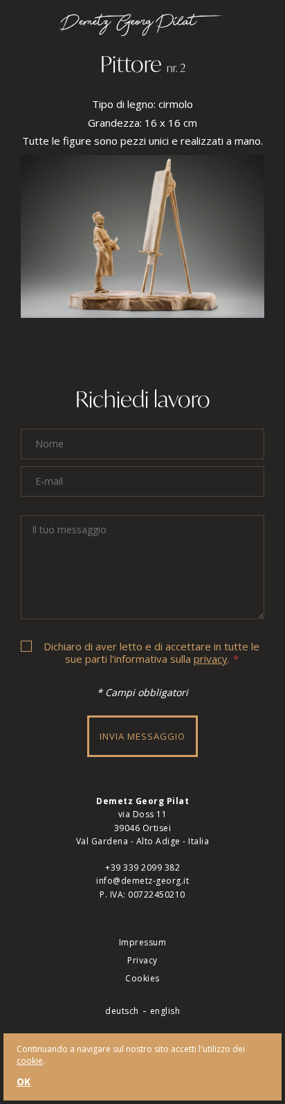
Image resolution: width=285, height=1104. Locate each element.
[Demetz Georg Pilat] (142, 31)
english (165, 1011)
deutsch (122, 1011)
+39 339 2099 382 (142, 867)
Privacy (142, 960)
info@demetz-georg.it (142, 881)
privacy (211, 659)
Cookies (142, 978)
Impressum (143, 942)
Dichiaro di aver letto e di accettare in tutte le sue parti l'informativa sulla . (151, 652)
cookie (30, 1061)
